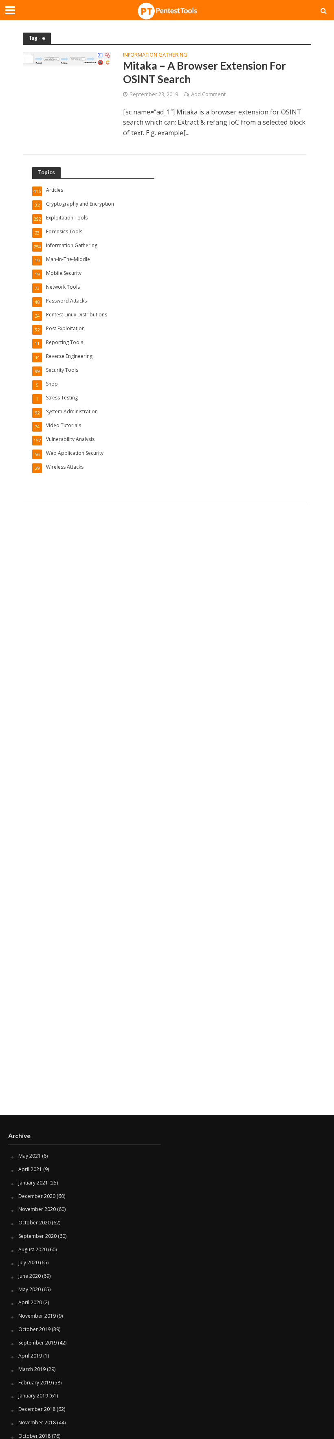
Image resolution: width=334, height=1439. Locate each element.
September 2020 (37, 1236)
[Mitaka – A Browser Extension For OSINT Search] (67, 58)
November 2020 (37, 1209)
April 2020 (30, 1302)
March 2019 (32, 1369)
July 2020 (28, 1262)
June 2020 (29, 1275)
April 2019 (30, 1355)
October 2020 (34, 1222)
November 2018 (37, 1422)
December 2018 (36, 1409)
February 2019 (35, 1382)
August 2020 (32, 1249)
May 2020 (29, 1289)
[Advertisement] (167, 1050)
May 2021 (29, 1155)
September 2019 (37, 1342)
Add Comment (208, 94)
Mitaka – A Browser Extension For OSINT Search (204, 72)
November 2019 (37, 1315)
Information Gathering (155, 55)
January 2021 (33, 1182)
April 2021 (30, 1169)
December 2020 (36, 1196)
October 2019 (34, 1329)
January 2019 (33, 1395)
